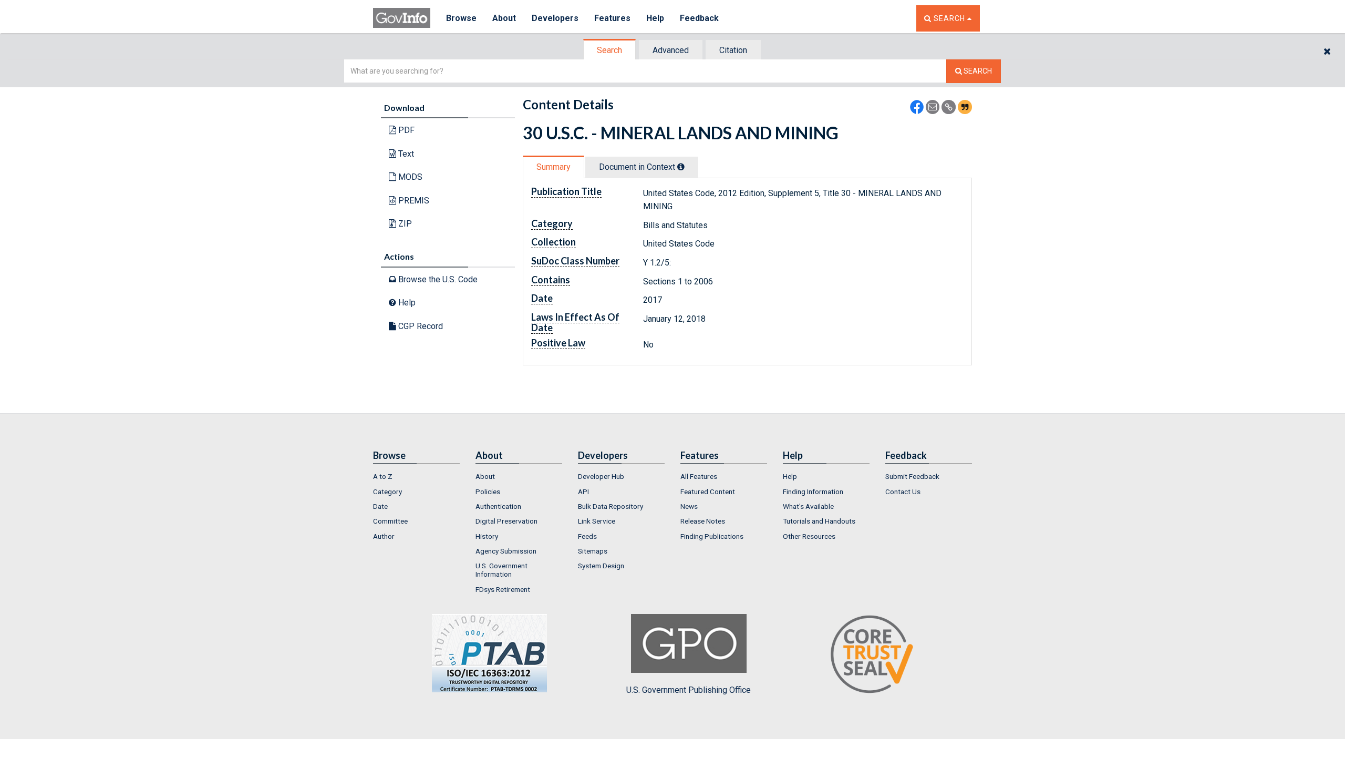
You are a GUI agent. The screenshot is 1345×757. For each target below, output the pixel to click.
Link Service (596, 521)
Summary (553, 167)
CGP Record (419, 326)
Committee (390, 521)
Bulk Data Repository (610, 506)
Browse (461, 18)
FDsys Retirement (502, 589)
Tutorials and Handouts (819, 521)
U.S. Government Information (501, 569)
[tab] (610, 50)
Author (384, 536)
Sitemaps (592, 551)
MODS (409, 177)
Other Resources (809, 536)
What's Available (808, 506)
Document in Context (638, 167)
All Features (698, 476)
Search (609, 50)
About (504, 18)
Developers (555, 18)
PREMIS (412, 201)
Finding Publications (711, 536)
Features (612, 18)
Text (405, 154)
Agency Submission (505, 551)
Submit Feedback (912, 476)
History (486, 536)
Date (380, 506)
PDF (405, 130)
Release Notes (702, 521)
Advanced (671, 50)
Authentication (498, 506)
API (583, 491)
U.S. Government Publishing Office (688, 690)
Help (655, 18)
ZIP (404, 224)
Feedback (699, 18)
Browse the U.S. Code (437, 279)
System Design (601, 565)
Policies (487, 491)
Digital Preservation (506, 521)
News (689, 506)
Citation (733, 50)
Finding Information (813, 491)
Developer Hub (601, 476)
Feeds (587, 536)
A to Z (382, 476)
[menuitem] (416, 476)
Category (387, 491)
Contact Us (902, 491)
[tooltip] (681, 166)
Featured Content (707, 491)
